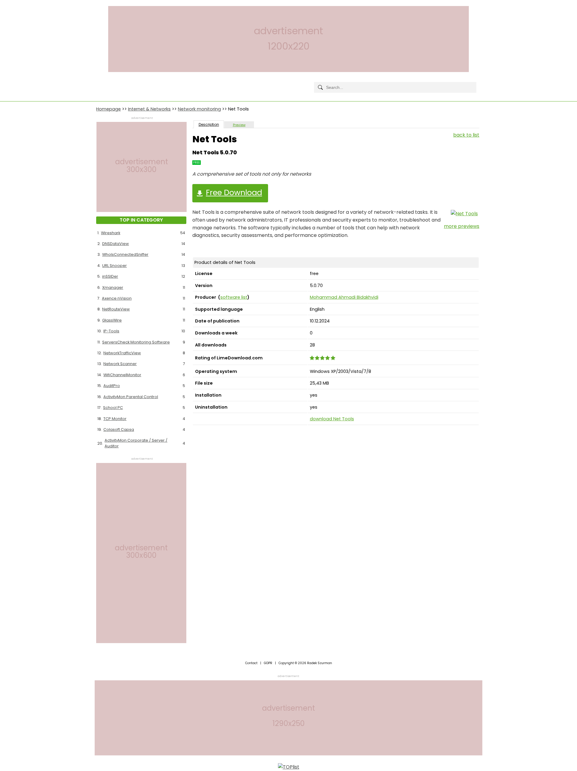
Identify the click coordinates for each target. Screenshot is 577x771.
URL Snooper (114, 265)
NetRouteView (116, 309)
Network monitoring (199, 109)
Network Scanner (120, 363)
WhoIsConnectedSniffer (125, 254)
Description (209, 124)
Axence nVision (117, 298)
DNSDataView (115, 243)
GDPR (268, 663)
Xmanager (112, 287)
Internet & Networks (149, 109)
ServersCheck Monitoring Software (136, 342)
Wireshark (110, 232)
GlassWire (112, 320)
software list (233, 297)
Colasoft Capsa (118, 429)
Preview (239, 124)
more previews (461, 226)
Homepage (108, 109)
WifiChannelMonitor (122, 374)
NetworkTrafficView (122, 352)
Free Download (234, 192)
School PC (113, 407)
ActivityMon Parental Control (130, 396)
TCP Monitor (115, 418)
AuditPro (111, 385)
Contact (251, 663)
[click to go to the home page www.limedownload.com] (110, 82)
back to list (466, 135)
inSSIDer (110, 276)
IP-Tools (111, 331)
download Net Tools (332, 419)
